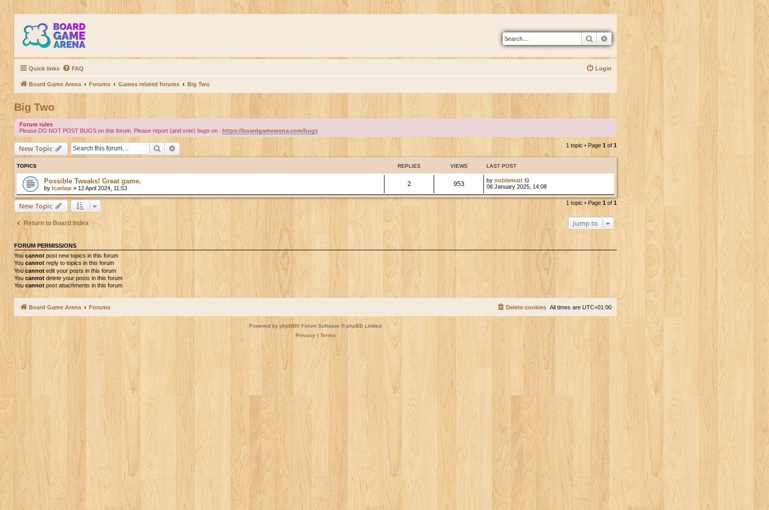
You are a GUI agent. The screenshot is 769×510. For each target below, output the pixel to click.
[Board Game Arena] (62, 35)
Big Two (34, 107)
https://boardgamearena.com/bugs (270, 131)
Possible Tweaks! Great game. (92, 181)
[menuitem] (73, 68)
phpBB (287, 326)
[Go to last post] (527, 180)
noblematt (508, 180)
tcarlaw (62, 188)
